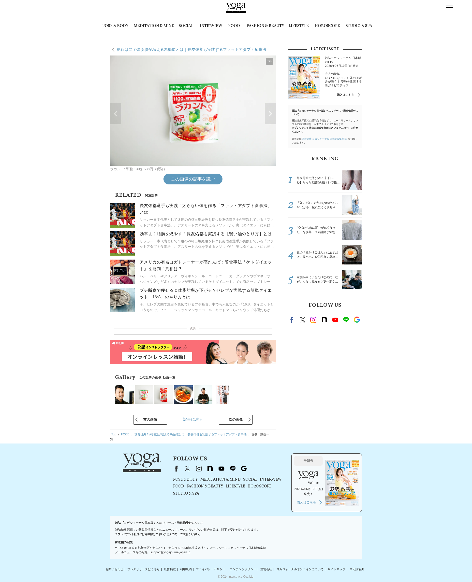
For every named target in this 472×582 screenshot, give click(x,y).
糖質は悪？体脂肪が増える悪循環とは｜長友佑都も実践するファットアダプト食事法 (191, 49)
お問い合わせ (114, 569)
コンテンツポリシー (243, 569)
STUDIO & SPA (359, 26)
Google (357, 320)
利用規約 (186, 569)
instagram (313, 320)
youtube (221, 468)
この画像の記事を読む (193, 179)
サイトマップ (336, 569)
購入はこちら (345, 95)
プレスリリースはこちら (143, 569)
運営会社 (266, 569)
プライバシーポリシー (210, 569)
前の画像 (150, 419)
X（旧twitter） (302, 320)
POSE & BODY (115, 26)
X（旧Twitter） (187, 468)
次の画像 (236, 419)
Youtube (335, 320)
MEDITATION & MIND (154, 26)
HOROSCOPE (327, 26)
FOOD (234, 26)
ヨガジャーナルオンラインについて (300, 569)
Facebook (292, 320)
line (346, 320)
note (324, 320)
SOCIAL (186, 26)
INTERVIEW (211, 26)
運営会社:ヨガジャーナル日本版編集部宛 (324, 139)
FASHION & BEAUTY (265, 26)
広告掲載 (170, 569)
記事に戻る (193, 419)
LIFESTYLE (299, 26)
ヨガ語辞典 (357, 569)
